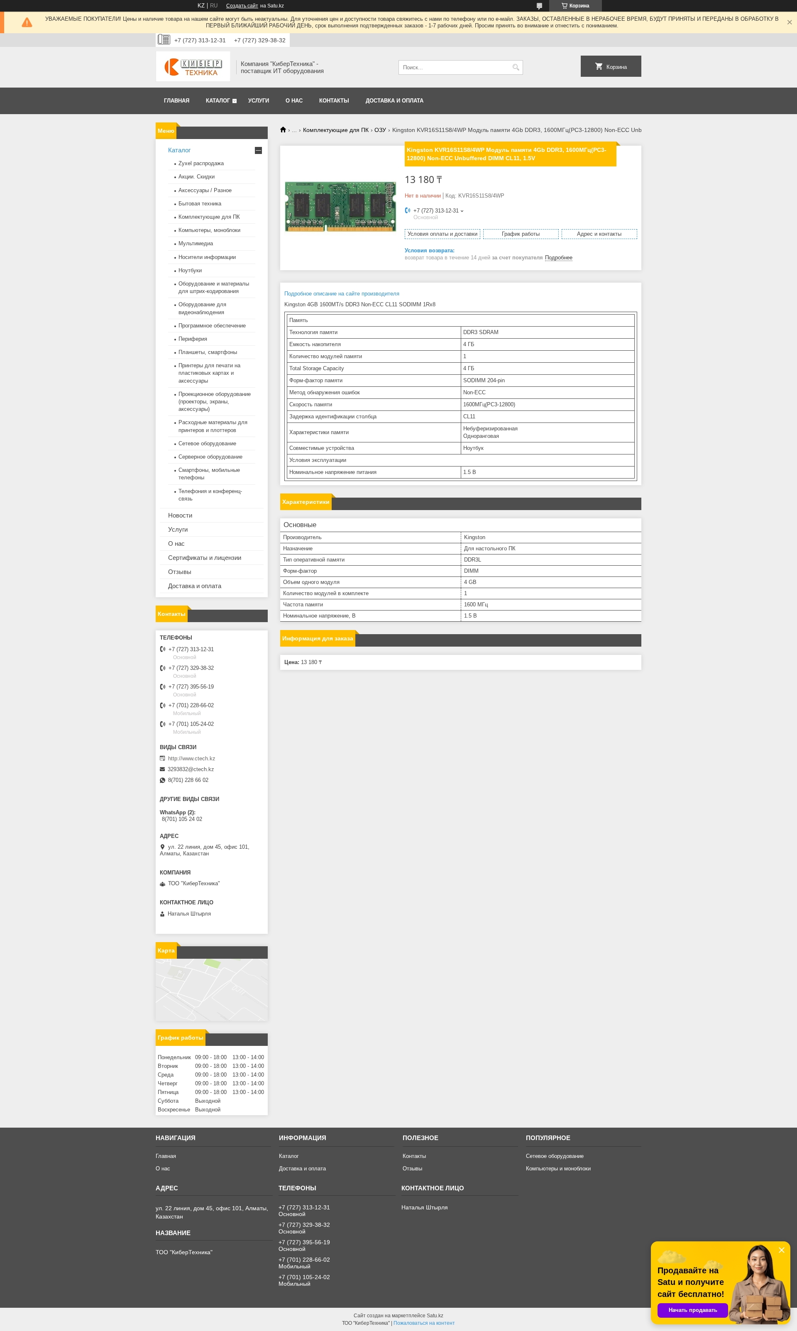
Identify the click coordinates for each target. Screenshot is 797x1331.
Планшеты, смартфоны (207, 352)
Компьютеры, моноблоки (209, 230)
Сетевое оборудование (207, 443)
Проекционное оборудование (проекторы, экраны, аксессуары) (214, 401)
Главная (176, 101)
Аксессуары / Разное (205, 190)
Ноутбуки (190, 270)
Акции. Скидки (196, 176)
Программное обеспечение (212, 325)
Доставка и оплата (394, 101)
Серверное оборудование (210, 457)
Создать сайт (242, 6)
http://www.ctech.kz (191, 758)
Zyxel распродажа (201, 163)
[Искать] (516, 67)
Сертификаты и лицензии (204, 557)
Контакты (334, 101)
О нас (294, 101)
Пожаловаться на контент (424, 1323)
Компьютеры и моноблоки (558, 1168)
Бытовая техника (199, 203)
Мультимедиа (195, 243)
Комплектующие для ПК (336, 130)
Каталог (218, 101)
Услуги (258, 101)
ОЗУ (380, 130)
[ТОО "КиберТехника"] (193, 67)
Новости (180, 515)
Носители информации (207, 257)
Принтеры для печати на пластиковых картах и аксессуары (209, 372)
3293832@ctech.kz (191, 769)
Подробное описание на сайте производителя (341, 294)
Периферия (192, 339)
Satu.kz (435, 1316)
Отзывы (179, 571)
